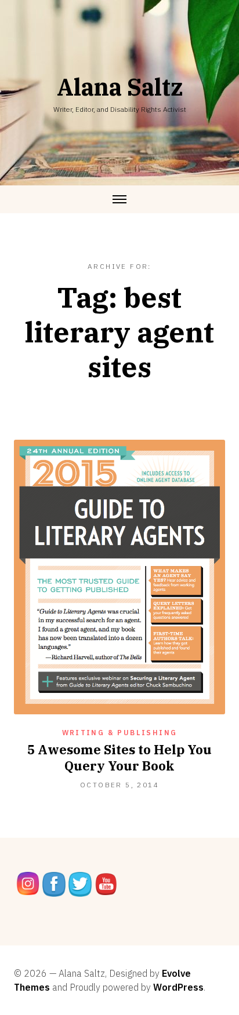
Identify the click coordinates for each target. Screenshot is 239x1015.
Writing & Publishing (120, 732)
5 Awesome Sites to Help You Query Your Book (119, 757)
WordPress (178, 987)
